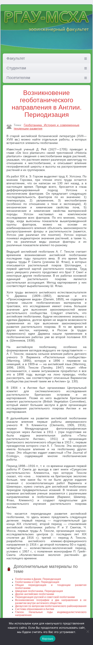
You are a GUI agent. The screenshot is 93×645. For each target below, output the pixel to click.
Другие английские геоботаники (34, 594)
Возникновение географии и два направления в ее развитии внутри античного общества (51, 602)
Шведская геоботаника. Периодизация (39, 591)
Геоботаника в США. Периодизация (37, 582)
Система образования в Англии (34, 609)
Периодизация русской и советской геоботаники (45, 597)
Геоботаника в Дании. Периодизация (38, 579)
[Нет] (87, 631)
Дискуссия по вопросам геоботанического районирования (51, 606)
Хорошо (47, 638)
